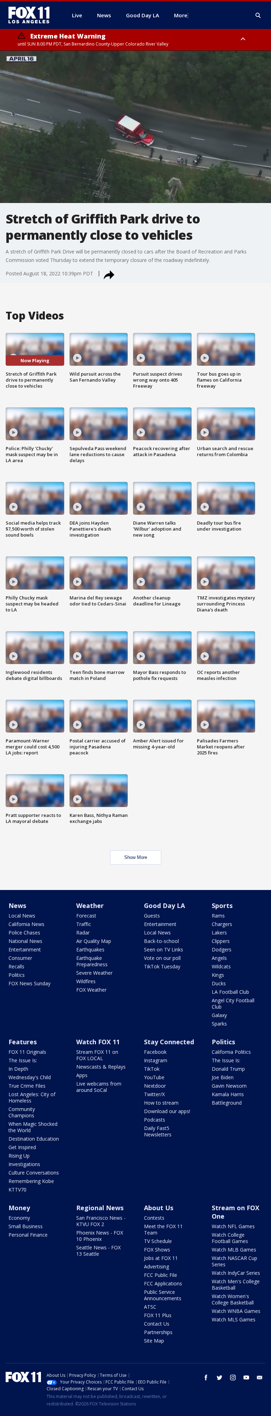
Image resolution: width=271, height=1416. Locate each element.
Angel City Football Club (233, 1003)
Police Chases (24, 932)
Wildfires (86, 981)
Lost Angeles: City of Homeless (31, 1097)
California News (26, 924)
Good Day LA (164, 905)
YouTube (154, 1077)
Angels (219, 958)
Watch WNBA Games (236, 1311)
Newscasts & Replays (101, 1066)
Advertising (156, 1266)
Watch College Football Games (230, 1237)
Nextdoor (155, 1085)
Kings (218, 975)
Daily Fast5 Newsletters (157, 1131)
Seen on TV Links (163, 949)
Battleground (227, 1102)
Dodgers (221, 949)
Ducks (219, 983)
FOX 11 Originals (27, 1051)
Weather (90, 905)
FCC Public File (160, 1275)
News (17, 905)
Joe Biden (223, 1077)
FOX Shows (157, 1249)
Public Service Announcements (162, 1295)
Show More (135, 857)
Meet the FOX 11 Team (163, 1229)
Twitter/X (154, 1094)
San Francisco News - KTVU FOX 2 (101, 1220)
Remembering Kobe (31, 1181)
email (259, 1377)
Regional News (100, 1207)
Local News (21, 915)
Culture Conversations (33, 1172)
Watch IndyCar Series (236, 1272)
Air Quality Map (93, 941)
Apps (82, 1075)
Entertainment (24, 949)
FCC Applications (163, 1283)
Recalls (16, 966)
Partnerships (158, 1332)
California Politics (231, 1051)
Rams (218, 915)
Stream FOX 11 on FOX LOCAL (97, 1055)
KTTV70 (17, 1189)
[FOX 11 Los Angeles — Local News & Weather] (31, 15)
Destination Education (33, 1138)
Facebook (155, 1051)
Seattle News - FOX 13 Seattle (98, 1250)
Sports (222, 905)
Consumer (20, 958)
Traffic (83, 924)
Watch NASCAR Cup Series (234, 1261)
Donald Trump (228, 1068)
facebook (206, 1377)
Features (22, 1042)
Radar (83, 932)
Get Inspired (22, 1147)
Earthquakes (90, 949)
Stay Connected (169, 1042)
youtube (246, 1377)
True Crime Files (27, 1085)
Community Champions (21, 1112)
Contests (154, 1217)
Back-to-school (161, 941)
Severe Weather (94, 972)
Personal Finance (28, 1234)
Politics (16, 975)
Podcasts (154, 1119)
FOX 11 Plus (157, 1315)
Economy (19, 1217)
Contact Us (156, 1323)
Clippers (221, 941)
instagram (233, 1377)
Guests (152, 915)
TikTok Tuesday (162, 966)
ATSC (150, 1306)
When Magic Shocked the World (33, 1127)
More (180, 15)
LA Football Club (230, 991)
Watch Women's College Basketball (233, 1299)
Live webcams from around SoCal (98, 1086)
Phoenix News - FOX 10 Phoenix (99, 1235)
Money (19, 1207)
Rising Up (19, 1155)
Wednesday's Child (29, 1077)
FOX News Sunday (29, 983)
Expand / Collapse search (258, 15)
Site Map (154, 1340)
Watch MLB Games (234, 1249)
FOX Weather (91, 989)
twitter (219, 1377)
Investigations (24, 1164)
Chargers (222, 924)
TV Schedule (158, 1241)
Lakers (219, 932)
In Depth (18, 1068)
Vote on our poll (162, 958)
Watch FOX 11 (98, 1042)
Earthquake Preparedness (92, 961)
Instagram (155, 1060)
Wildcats (221, 966)
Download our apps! (167, 1111)
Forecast (86, 915)
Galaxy (219, 1015)
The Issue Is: (22, 1060)
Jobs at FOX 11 (161, 1258)
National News (25, 941)
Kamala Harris (228, 1094)
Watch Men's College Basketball (236, 1284)
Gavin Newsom (229, 1085)
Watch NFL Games (233, 1226)
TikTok (151, 1068)
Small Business (25, 1226)
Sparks (219, 1023)
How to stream (161, 1102)
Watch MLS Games (233, 1319)
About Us (158, 1207)
